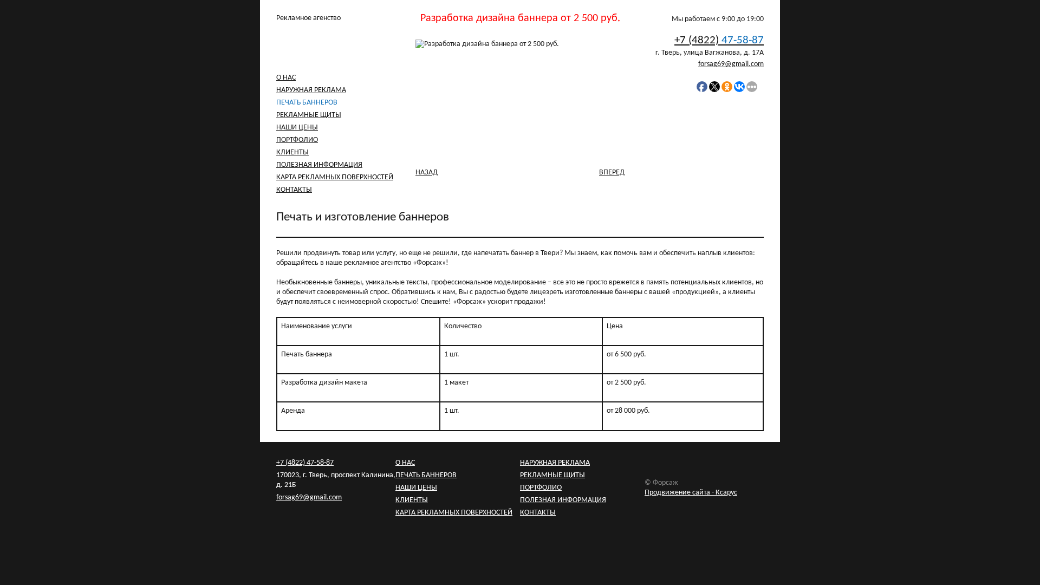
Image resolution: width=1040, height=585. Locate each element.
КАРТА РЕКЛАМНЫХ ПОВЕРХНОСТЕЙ (334, 177)
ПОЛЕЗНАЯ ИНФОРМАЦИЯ (319, 165)
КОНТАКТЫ (294, 190)
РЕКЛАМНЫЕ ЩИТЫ (308, 115)
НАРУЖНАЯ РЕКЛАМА (311, 90)
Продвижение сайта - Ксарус (691, 493)
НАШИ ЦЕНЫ (297, 127)
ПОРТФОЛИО (297, 140)
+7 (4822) (719, 40)
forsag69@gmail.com (731, 64)
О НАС (286, 78)
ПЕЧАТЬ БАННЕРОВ (306, 103)
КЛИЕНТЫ (292, 152)
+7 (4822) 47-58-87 (305, 463)
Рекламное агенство (308, 18)
